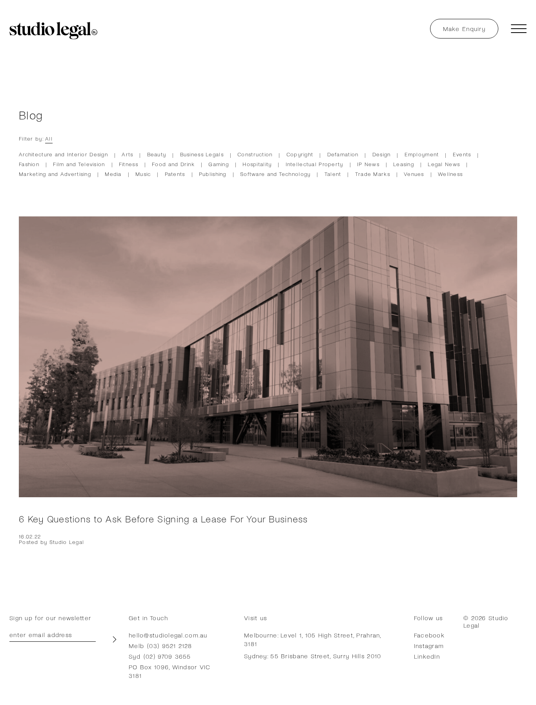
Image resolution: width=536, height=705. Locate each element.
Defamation (343, 154)
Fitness (128, 164)
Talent (333, 173)
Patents (175, 173)
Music (143, 173)
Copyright (300, 154)
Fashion (29, 164)
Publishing (212, 173)
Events (462, 154)
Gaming (218, 164)
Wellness (450, 173)
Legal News (444, 164)
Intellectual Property (314, 164)
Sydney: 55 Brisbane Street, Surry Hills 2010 (312, 655)
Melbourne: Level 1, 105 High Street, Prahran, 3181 (312, 639)
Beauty (156, 154)
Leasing (403, 164)
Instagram (429, 645)
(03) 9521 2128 (169, 645)
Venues (414, 173)
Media (113, 173)
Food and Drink (173, 164)
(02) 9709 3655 (167, 656)
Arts (127, 154)
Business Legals (202, 154)
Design (381, 154)
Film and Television (79, 164)
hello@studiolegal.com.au (168, 635)
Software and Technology (275, 173)
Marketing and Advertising (55, 173)
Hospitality (257, 164)
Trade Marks (372, 173)
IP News (368, 164)
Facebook (429, 635)
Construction (254, 154)
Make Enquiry (464, 28)
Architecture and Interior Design (63, 154)
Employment (422, 154)
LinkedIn (427, 656)
